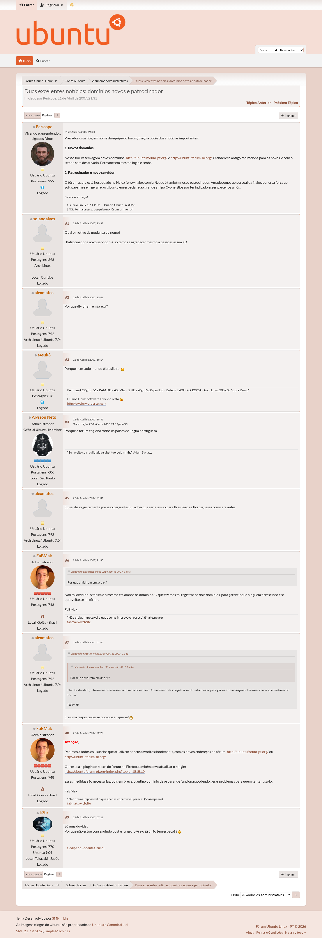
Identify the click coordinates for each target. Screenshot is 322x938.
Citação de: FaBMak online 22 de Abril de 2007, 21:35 (100, 653)
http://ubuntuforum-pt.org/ (147, 158)
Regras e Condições (269, 932)
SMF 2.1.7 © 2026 (29, 931)
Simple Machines (57, 931)
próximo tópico (286, 102)
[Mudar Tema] (72, 5)
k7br (44, 812)
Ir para (234, 894)
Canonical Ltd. (117, 924)
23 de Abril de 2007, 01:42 (88, 642)
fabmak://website (79, 622)
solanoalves (44, 218)
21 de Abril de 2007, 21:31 (80, 131)
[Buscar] (275, 50)
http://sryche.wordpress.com (86, 403)
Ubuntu (98, 924)
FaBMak (44, 555)
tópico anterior (258, 102)
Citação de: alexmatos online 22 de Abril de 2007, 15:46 (101, 571)
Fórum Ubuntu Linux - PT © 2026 (281, 926)
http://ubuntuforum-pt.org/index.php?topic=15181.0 (105, 771)
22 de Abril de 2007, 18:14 (88, 359)
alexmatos (44, 292)
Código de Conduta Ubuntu (85, 848)
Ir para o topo (33, 874)
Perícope (44, 126)
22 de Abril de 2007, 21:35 (88, 560)
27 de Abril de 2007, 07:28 (88, 817)
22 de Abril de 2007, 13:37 (88, 223)
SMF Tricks (60, 918)
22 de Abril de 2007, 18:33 (88, 419)
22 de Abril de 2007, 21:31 (88, 498)
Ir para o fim (32, 115)
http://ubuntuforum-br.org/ (191, 158)
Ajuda (250, 932)
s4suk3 (44, 354)
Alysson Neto (44, 417)
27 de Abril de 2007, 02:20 (88, 733)
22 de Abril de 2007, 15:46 (88, 297)
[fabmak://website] (42, 616)
